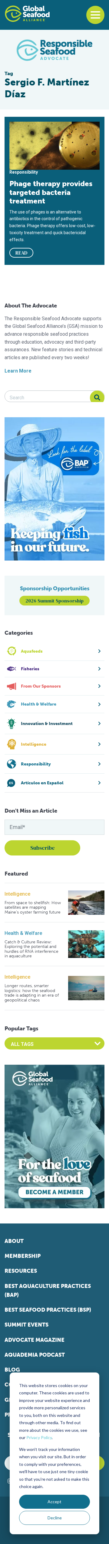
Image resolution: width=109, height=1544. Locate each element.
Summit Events (26, 1324)
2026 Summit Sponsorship (54, 600)
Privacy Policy (39, 1437)
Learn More (18, 371)
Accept (54, 1501)
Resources (21, 1271)
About (14, 1241)
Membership (23, 1256)
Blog (12, 1369)
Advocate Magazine (34, 1340)
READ (21, 252)
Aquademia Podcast (35, 1354)
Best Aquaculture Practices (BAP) (48, 1290)
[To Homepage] (27, 13)
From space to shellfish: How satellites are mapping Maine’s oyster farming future (33, 907)
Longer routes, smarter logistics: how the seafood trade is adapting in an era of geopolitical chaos (32, 993)
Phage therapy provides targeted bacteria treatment (50, 192)
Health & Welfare (23, 933)
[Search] (97, 397)
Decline (55, 1517)
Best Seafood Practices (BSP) (48, 1309)
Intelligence (17, 894)
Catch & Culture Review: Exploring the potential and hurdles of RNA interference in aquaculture (31, 949)
